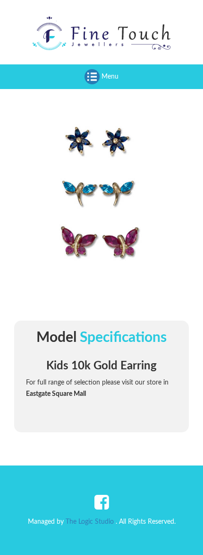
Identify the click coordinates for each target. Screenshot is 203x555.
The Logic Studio (90, 522)
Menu (109, 76)
